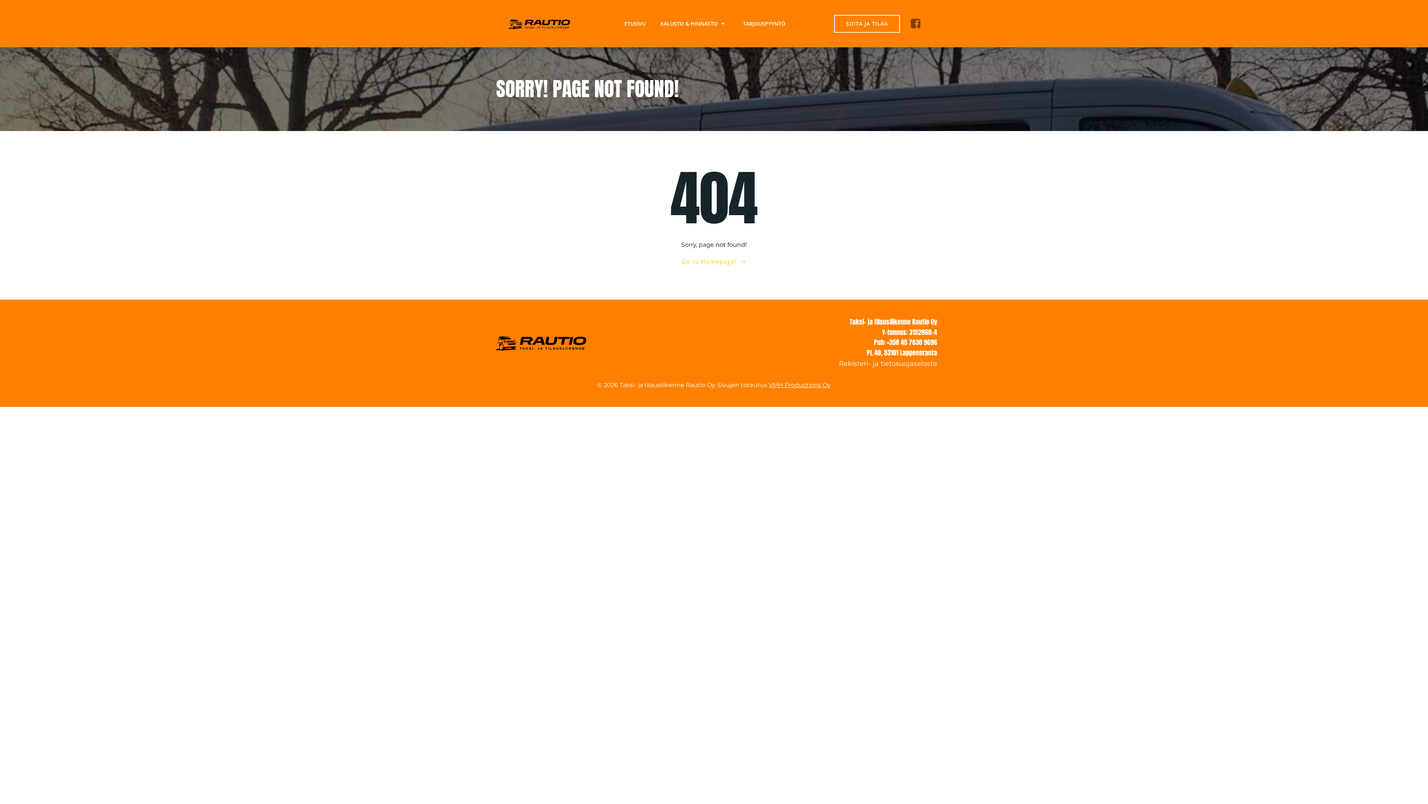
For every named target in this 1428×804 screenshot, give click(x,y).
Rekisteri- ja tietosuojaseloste (888, 364)
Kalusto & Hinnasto (689, 23)
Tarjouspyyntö (764, 23)
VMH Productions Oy (800, 385)
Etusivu (635, 23)
